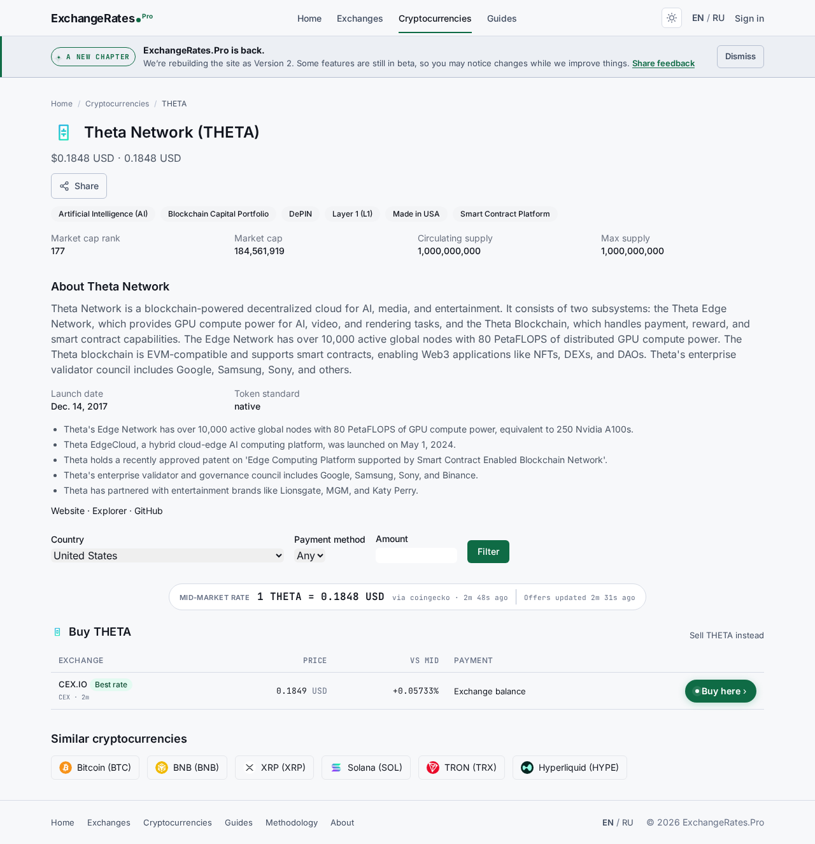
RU (718, 17)
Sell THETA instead (727, 635)
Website (68, 510)
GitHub (148, 510)
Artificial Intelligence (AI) (103, 213)
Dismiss (744, 55)
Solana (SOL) (375, 767)
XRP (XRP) (283, 767)
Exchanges (360, 18)
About (342, 822)
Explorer (109, 510)
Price (315, 660)
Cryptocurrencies (435, 18)
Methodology (292, 822)
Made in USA (416, 213)
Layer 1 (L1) (352, 213)
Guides (502, 18)
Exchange (81, 660)
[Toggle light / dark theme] (672, 18)
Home (309, 18)
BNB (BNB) (196, 767)
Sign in (749, 18)
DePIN (300, 213)
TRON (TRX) (470, 767)
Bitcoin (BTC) (104, 767)
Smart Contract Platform (505, 213)
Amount (392, 538)
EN (698, 17)
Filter (488, 551)
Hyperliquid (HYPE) (579, 767)
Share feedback (663, 63)
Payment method (329, 539)
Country (67, 539)
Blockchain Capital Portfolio (218, 213)
